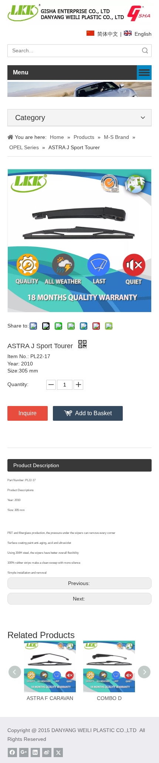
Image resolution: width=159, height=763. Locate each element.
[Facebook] (12, 752)
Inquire (27, 413)
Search (145, 51)
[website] (79, 13)
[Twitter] (58, 752)
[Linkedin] (35, 752)
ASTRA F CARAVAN (50, 698)
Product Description (36, 465)
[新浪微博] (46, 752)
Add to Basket (93, 413)
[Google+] (23, 752)
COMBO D (109, 698)
